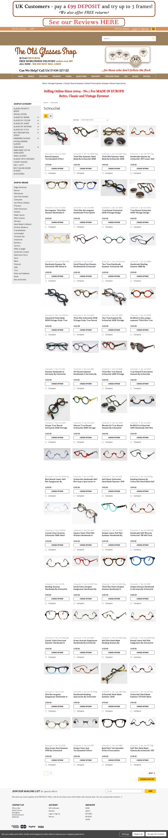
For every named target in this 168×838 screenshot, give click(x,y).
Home (46, 103)
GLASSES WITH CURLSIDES (24, 159)
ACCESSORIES (19, 174)
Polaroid (17, 264)
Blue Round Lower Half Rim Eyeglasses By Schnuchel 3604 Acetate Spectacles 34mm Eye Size (57, 483)
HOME (20, 76)
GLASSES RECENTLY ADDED (21, 110)
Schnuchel (18, 200)
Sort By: (76, 120)
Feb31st (17, 212)
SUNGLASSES (19, 147)
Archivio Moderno (21, 227)
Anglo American (20, 187)
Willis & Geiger (20, 249)
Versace (17, 221)
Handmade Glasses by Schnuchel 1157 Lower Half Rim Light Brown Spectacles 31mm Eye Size (142, 160)
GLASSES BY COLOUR (22, 120)
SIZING (68, 76)
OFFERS (146, 76)
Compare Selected (147, 779)
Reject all (138, 834)
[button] (84, 9)
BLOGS (135, 76)
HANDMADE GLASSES (22, 138)
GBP (32, 28)
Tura (16, 270)
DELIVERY (96, 76)
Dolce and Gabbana (21, 273)
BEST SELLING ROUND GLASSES (22, 169)
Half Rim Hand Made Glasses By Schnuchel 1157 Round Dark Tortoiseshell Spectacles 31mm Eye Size (142, 751)
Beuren (17, 190)
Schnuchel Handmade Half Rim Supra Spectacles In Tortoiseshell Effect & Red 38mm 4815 (85, 483)
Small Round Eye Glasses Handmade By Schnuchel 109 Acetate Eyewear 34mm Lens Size (85, 267)
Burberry (17, 243)
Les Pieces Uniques (22, 203)
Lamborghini (19, 233)
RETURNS (43, 76)
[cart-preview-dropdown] (153, 28)
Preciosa (17, 206)
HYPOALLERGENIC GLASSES (21, 142)
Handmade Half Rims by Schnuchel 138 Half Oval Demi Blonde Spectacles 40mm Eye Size (141, 536)
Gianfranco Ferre (21, 255)
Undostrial (18, 240)
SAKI (15, 267)
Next (151, 773)
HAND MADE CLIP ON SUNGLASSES (22, 151)
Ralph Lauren (19, 215)
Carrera (17, 246)
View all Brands (20, 280)
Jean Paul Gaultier (21, 196)
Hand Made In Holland (22, 224)
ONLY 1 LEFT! (19, 165)
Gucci (16, 258)
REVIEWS (57, 76)
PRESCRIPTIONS (112, 76)
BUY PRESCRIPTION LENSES (21, 134)
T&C (126, 76)
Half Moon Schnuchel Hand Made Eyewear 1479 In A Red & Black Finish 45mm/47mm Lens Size (113, 483)
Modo (16, 276)
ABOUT (31, 76)
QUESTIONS (81, 76)
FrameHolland (19, 230)
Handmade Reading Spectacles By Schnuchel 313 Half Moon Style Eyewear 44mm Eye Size (85, 698)
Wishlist (51, 811)
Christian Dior (19, 236)
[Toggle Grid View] (46, 116)
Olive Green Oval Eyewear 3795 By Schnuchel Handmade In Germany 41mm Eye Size (56, 751)
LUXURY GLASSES (21, 162)
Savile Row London (21, 252)
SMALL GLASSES (20, 156)
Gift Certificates (54, 808)
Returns (51, 817)
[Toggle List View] (50, 116)
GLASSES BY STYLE (21, 130)
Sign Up (144, 28)
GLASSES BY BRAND (21, 117)
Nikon (16, 261)
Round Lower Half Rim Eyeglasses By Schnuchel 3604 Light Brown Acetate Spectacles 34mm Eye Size (142, 644)
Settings (125, 834)
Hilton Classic (19, 218)
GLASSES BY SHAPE (21, 123)
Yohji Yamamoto (20, 209)
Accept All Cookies (155, 834)
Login (134, 28)
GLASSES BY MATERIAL (23, 126)
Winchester (18, 193)
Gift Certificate (122, 28)
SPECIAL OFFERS (20, 114)
